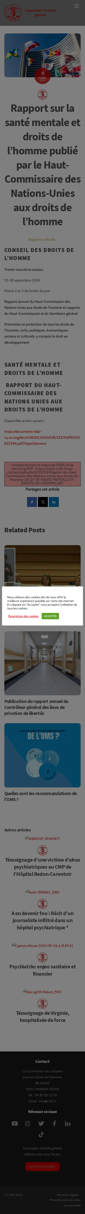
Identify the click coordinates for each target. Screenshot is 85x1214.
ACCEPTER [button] (50, 616)
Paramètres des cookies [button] (23, 616)
